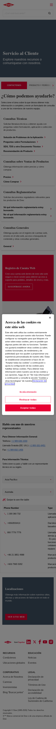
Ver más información (28, 392)
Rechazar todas (28, 399)
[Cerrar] (50, 317)
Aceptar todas (28, 408)
